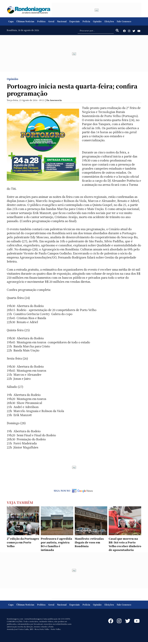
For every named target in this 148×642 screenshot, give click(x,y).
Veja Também (20, 502)
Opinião (97, 21)
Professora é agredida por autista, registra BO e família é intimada (56, 544)
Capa (10, 21)
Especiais (74, 21)
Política (41, 21)
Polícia (86, 21)
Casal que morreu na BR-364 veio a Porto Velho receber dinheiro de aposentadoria (125, 544)
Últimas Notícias (25, 21)
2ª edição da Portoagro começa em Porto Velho (23, 542)
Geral (51, 21)
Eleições (109, 21)
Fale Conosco (124, 21)
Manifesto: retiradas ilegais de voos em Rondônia (89, 542)
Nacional (61, 21)
